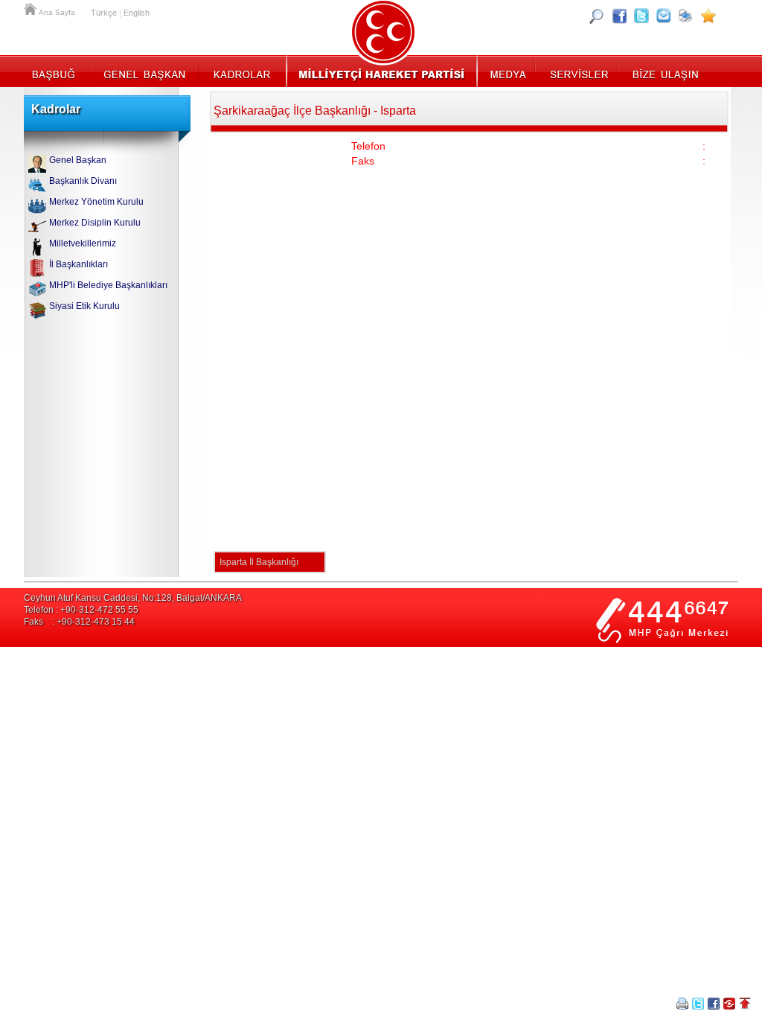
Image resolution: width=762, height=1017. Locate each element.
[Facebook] (619, 15)
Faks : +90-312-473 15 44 (79, 621)
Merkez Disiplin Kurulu (95, 222)
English (137, 12)
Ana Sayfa (31, 7)
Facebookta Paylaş (714, 1004)
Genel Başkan (145, 70)
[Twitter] (641, 15)
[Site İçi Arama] (596, 15)
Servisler (578, 70)
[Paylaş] (663, 15)
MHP (381, 70)
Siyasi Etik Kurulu (84, 306)
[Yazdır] (686, 15)
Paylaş (729, 1004)
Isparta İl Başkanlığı (259, 562)
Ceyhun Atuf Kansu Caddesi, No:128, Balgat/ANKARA (133, 598)
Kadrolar (241, 70)
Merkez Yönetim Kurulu (96, 202)
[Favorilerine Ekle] (708, 15)
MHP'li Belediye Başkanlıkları (108, 285)
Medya (507, 70)
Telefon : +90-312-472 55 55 (81, 610)
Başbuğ (58, 70)
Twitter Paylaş (698, 1004)
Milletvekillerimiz (82, 243)
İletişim (664, 70)
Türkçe (104, 12)
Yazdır (682, 1004)
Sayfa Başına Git (745, 1004)
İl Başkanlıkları (78, 264)
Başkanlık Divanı (83, 181)
